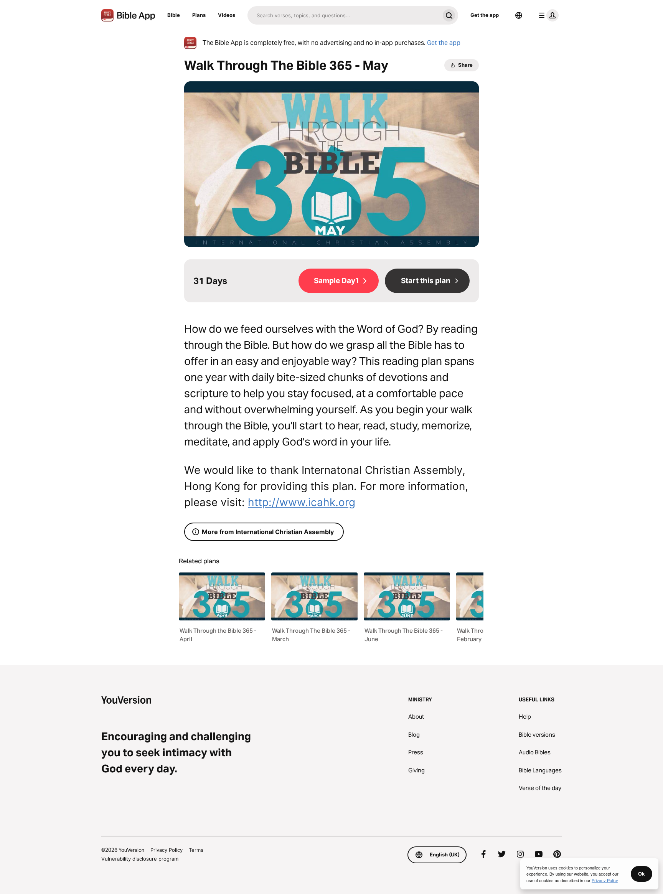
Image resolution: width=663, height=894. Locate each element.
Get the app (484, 15)
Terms (196, 850)
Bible (173, 15)
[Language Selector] (518, 15)
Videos (226, 15)
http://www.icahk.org (301, 502)
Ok (641, 874)
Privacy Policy (166, 850)
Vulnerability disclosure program (139, 859)
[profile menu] (547, 15)
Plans (199, 15)
